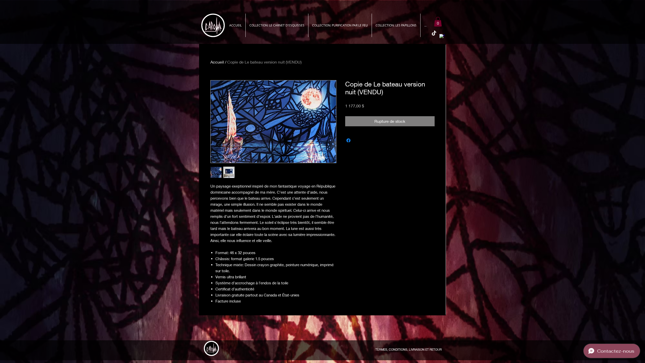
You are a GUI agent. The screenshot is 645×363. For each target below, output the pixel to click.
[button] (438, 21)
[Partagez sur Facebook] (348, 140)
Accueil (217, 61)
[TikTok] (434, 33)
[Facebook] (442, 37)
